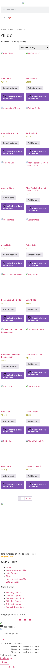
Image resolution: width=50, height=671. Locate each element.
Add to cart (33, 143)
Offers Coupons (13, 595)
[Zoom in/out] (2, 667)
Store (8, 567)
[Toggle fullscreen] (7, 667)
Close (4, 662)
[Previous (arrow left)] (2, 670)
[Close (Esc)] (16, 667)
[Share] (11, 667)
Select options (10, 88)
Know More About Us (16, 570)
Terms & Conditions (15, 598)
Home (3, 29)
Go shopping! (6, 658)
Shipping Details (13, 592)
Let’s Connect (12, 573)
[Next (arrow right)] (7, 670)
